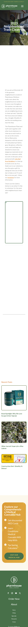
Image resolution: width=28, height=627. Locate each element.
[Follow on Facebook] (8, 593)
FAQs (14, 613)
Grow (14, 622)
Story (14, 610)
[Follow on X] (20, 593)
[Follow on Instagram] (12, 593)
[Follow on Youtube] (16, 593)
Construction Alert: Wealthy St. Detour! (14, 1)
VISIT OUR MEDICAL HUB (14, 556)
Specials (14, 616)
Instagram (10, 177)
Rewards (14, 619)
